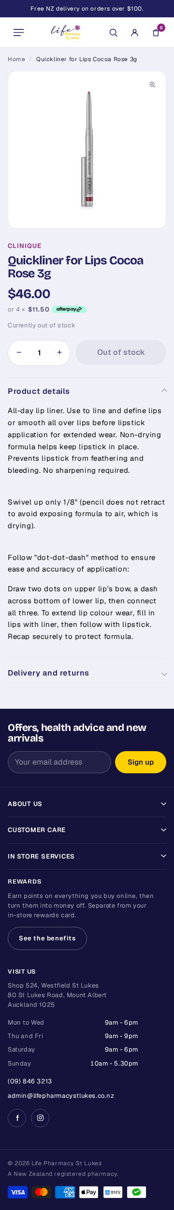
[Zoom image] (152, 84)
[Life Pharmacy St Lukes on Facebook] (17, 1118)
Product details (39, 391)
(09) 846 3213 (30, 1081)
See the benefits (47, 938)
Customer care (37, 830)
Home (16, 59)
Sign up (141, 762)
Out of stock (121, 352)
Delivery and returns (48, 673)
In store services (41, 856)
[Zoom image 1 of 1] (87, 150)
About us (25, 804)
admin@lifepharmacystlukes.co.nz (61, 1096)
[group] (87, 150)
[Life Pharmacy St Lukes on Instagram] (40, 1118)
